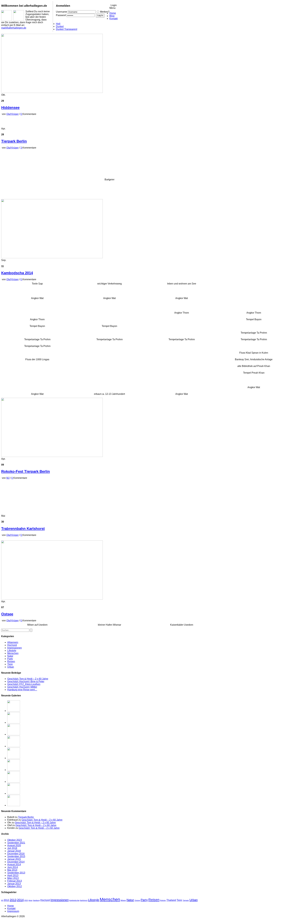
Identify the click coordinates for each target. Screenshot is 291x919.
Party (10, 658)
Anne (30, 900)
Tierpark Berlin (14, 141)
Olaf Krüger (12, 114)
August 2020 (14, 845)
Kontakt (113, 18)
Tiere (10, 664)
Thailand (171, 900)
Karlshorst (83, 900)
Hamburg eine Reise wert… (22, 689)
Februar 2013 (14, 881)
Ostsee (7, 614)
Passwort (61, 15)
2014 (20, 900)
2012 (6, 900)
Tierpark (186, 900)
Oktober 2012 (14, 886)
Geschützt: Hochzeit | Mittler (22, 687)
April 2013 (12, 875)
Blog (111, 16)
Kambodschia (74, 900)
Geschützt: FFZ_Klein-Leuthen (23, 684)
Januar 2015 (14, 859)
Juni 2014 (12, 867)
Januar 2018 (14, 851)
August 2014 (14, 864)
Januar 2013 (14, 883)
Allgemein (12, 642)
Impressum (13, 911)
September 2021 (16, 842)
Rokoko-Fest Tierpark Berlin (25, 471)
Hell (58, 23)
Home (112, 13)
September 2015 (16, 856)
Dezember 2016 (16, 853)
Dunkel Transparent (66, 29)
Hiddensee (10, 107)
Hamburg (36, 900)
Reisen (11, 661)
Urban (10, 667)
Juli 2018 (12, 848)
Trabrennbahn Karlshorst (23, 528)
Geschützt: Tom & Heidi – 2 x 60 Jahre (27, 678)
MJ (8, 478)
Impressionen (14, 648)
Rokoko (163, 900)
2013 (13, 900)
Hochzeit (12, 645)
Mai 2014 (12, 870)
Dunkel (60, 26)
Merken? (104, 11)
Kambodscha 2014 (17, 273)
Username (61, 11)
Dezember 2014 (16, 862)
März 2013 (13, 878)
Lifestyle (11, 650)
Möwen (123, 900)
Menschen (12, 653)
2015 (26, 900)
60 (2, 900)
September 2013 (16, 872)
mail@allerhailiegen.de (13, 28)
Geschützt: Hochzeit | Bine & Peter (25, 681)
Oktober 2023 (14, 840)
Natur (10, 656)
